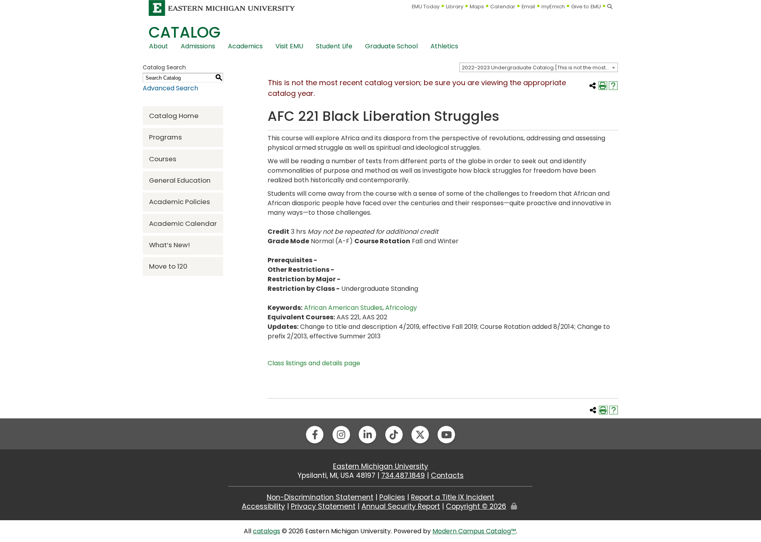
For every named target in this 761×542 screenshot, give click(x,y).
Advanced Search (170, 88)
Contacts (447, 475)
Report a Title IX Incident (452, 497)
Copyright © (476, 506)
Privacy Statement (323, 506)
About (158, 46)
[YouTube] (446, 434)
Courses (162, 159)
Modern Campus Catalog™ (474, 531)
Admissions (198, 46)
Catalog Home (174, 115)
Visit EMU (289, 46)
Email (528, 6)
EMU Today (426, 6)
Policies (392, 497)
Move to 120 (168, 266)
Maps (477, 6)
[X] (420, 434)
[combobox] (538, 67)
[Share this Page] (592, 85)
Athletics (444, 46)
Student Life (334, 46)
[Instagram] (341, 434)
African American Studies (343, 307)
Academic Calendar (183, 223)
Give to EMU (586, 6)
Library (454, 6)
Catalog (184, 32)
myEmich (553, 6)
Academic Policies (179, 201)
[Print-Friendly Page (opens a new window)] (602, 85)
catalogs (266, 531)
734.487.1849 (403, 475)
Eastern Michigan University (380, 466)
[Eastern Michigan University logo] (222, 7)
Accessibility (263, 506)
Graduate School (391, 46)
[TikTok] (394, 434)
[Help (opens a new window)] (613, 85)
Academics (245, 46)
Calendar (502, 6)
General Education (179, 180)
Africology (401, 307)
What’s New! (169, 245)
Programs (165, 137)
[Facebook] (314, 434)
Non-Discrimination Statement (320, 497)
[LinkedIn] (367, 434)
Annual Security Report (400, 506)
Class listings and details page (314, 363)
